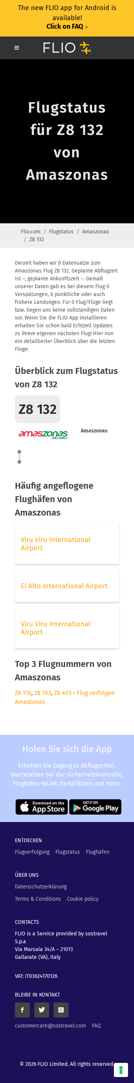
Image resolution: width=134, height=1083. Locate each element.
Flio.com (31, 232)
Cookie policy (83, 899)
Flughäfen (97, 852)
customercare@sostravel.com (50, 1026)
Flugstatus (61, 232)
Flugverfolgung (32, 852)
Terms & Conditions (38, 899)
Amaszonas (95, 232)
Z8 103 (42, 692)
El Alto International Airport (64, 586)
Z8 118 (23, 692)
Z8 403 (62, 692)
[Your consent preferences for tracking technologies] (121, 1070)
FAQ (96, 1026)
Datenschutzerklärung (41, 887)
